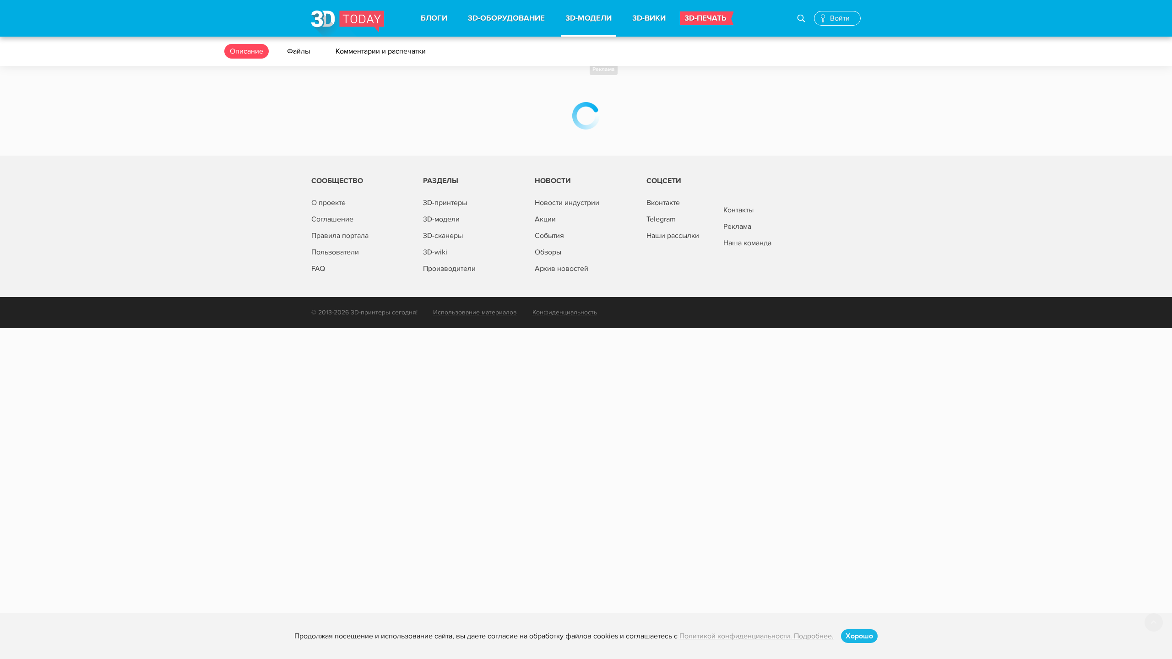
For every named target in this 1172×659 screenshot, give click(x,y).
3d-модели (588, 18)
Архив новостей (561, 268)
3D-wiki (435, 252)
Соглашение (332, 219)
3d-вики (649, 18)
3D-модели (441, 219)
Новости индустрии (567, 202)
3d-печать (705, 18)
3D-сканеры (443, 235)
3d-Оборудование (506, 18)
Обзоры (548, 252)
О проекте (328, 202)
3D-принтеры (445, 202)
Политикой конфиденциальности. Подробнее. (756, 636)
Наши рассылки (672, 235)
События (549, 235)
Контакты (738, 210)
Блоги (434, 18)
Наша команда (747, 243)
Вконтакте (663, 202)
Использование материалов (475, 312)
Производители (449, 268)
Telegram (661, 219)
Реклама (603, 69)
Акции (545, 219)
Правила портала (340, 235)
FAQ (318, 268)
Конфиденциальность (564, 312)
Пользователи (335, 252)
